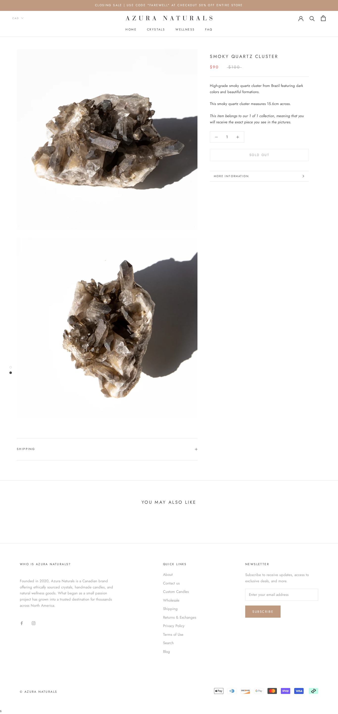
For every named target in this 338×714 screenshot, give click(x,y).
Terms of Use (173, 634)
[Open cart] (323, 18)
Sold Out (259, 155)
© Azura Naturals (38, 691)
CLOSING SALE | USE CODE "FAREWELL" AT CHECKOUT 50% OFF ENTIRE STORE (169, 5)
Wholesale (171, 600)
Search (168, 643)
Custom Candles (176, 591)
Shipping (26, 449)
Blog (166, 651)
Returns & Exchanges (179, 617)
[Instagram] (33, 623)
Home (131, 29)
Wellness (185, 29)
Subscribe (262, 611)
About (168, 574)
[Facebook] (22, 623)
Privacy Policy (174, 626)
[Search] (312, 18)
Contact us (171, 583)
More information (231, 176)
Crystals (156, 29)
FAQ (208, 29)
